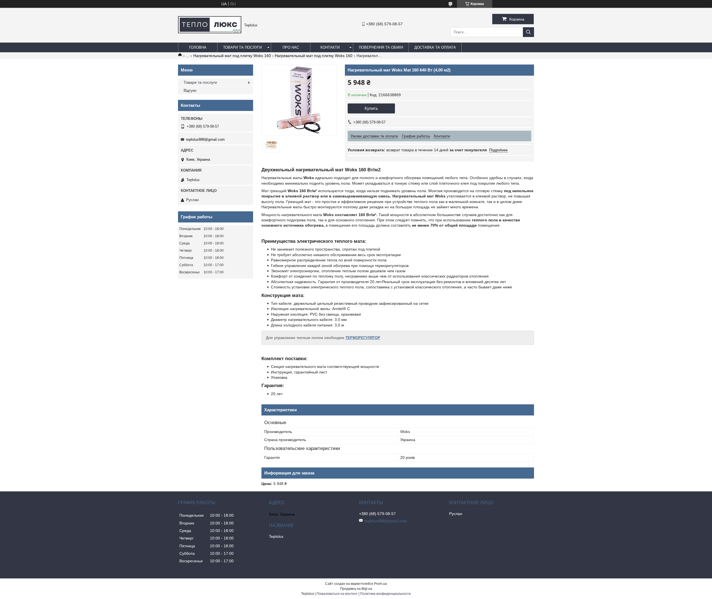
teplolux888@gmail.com (205, 139)
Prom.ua (380, 584)
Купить (371, 108)
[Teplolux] (209, 32)
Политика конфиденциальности (385, 594)
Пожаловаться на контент (337, 594)
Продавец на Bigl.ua (356, 589)
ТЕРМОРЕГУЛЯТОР (362, 338)
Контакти (330, 47)
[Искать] (528, 32)
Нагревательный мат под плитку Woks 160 (232, 55)
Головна (197, 47)
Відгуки (190, 90)
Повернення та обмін (381, 47)
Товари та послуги (242, 47)
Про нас (291, 47)
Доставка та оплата (435, 47)
